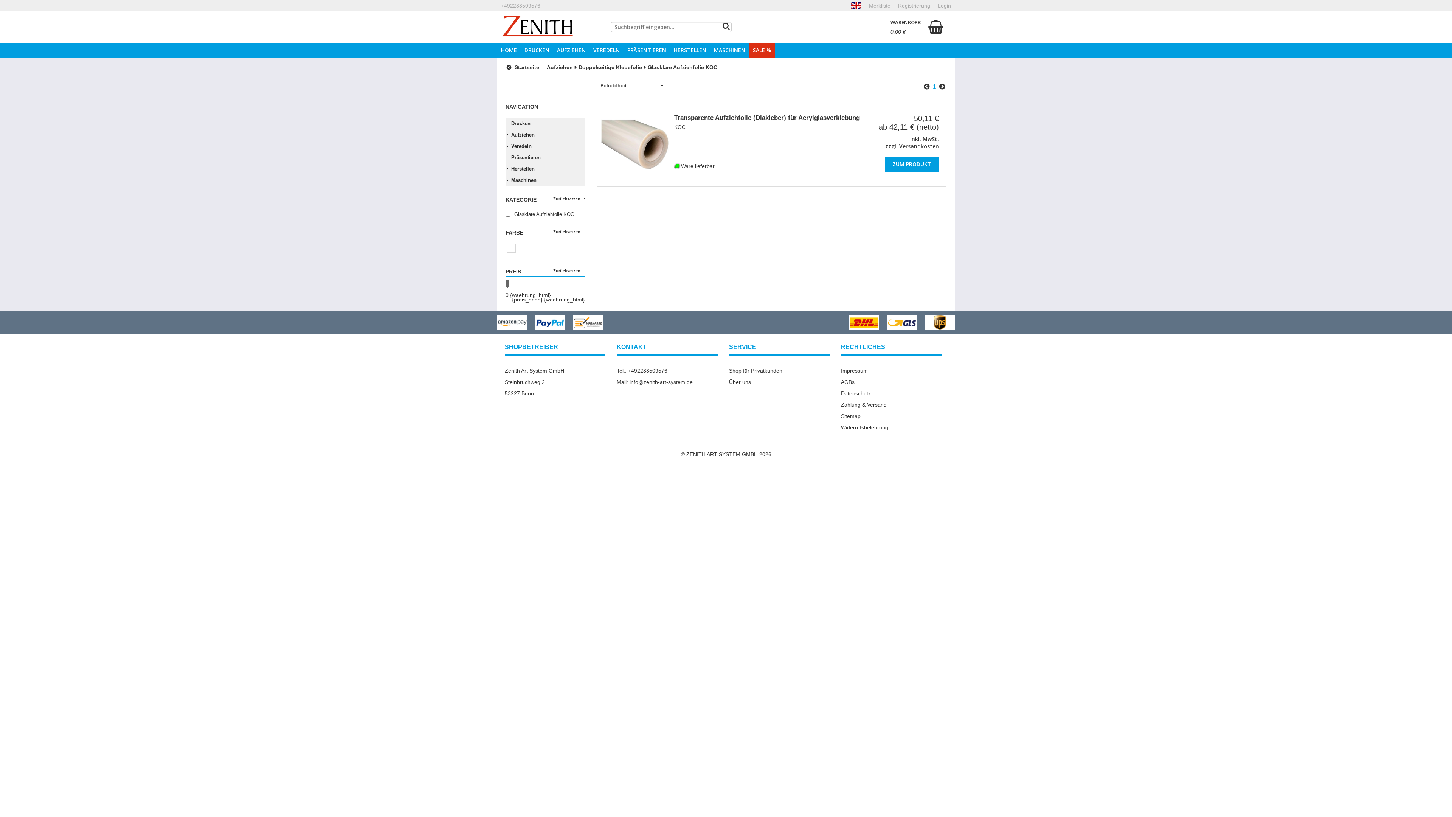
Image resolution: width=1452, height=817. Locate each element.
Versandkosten (919, 146)
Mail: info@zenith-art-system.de (655, 382)
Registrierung (914, 6)
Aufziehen (571, 50)
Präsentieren (646, 50)
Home (509, 50)
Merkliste (879, 6)
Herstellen (690, 50)
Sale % (762, 50)
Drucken (536, 50)
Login (944, 6)
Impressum (854, 371)
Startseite (526, 67)
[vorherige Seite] (926, 86)
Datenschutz (856, 393)
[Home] (537, 27)
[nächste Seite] (942, 86)
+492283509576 (520, 6)
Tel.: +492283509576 (642, 371)
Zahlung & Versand (864, 405)
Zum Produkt (911, 164)
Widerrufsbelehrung (864, 427)
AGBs (848, 382)
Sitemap (851, 416)
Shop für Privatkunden (755, 371)
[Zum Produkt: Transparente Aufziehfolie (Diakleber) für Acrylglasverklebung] (635, 144)
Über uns (740, 382)
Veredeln (606, 50)
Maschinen (729, 50)
